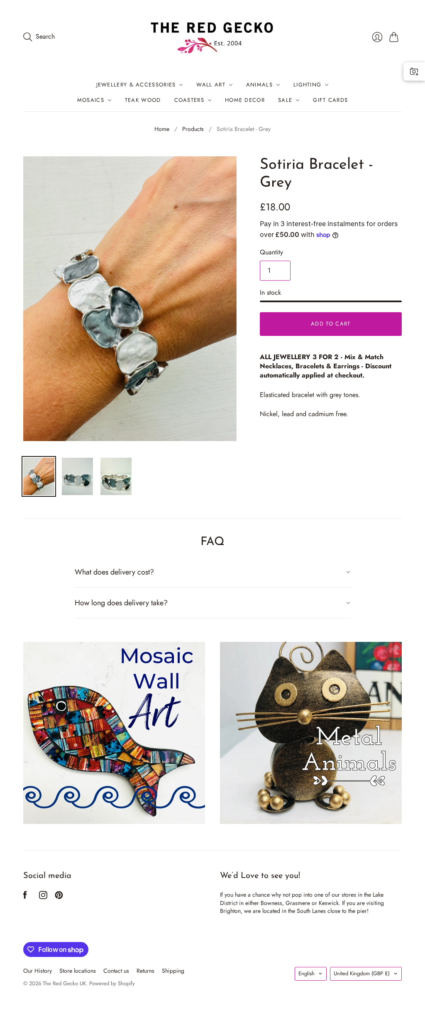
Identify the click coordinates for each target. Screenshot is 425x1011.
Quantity (271, 252)
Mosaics (90, 100)
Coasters (189, 100)
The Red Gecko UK (64, 983)
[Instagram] (43, 897)
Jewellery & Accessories (136, 85)
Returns (145, 971)
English (306, 973)
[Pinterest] (59, 897)
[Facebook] (25, 897)
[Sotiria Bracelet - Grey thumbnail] (38, 476)
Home (161, 129)
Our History (37, 971)
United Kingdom (362, 973)
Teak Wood (143, 100)
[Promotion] (114, 733)
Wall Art (210, 85)
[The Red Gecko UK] (212, 37)
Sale (285, 100)
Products (193, 129)
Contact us (116, 971)
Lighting (307, 85)
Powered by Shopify (112, 983)
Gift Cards (330, 100)
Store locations (77, 971)
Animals (259, 85)
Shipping (173, 971)
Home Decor (245, 100)
